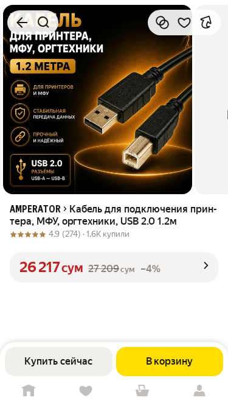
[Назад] (22, 22)
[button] (114, 267)
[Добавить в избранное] (184, 22)
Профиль (199, 391)
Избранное (85, 391)
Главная (28, 391)
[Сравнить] (162, 22)
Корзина (142, 391)
